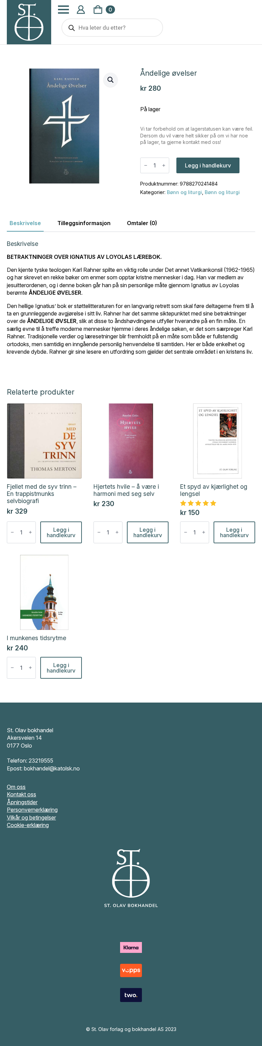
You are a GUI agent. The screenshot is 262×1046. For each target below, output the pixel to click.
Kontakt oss (21, 794)
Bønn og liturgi (184, 192)
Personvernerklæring (32, 809)
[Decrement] (145, 165)
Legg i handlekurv (208, 165)
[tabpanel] (131, 304)
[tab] (25, 223)
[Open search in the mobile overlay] (112, 27)
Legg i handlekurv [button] (61, 532)
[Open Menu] (63, 9)
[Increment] (164, 165)
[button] (110, 80)
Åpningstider (22, 802)
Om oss (16, 786)
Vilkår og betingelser (31, 817)
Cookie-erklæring (28, 825)
